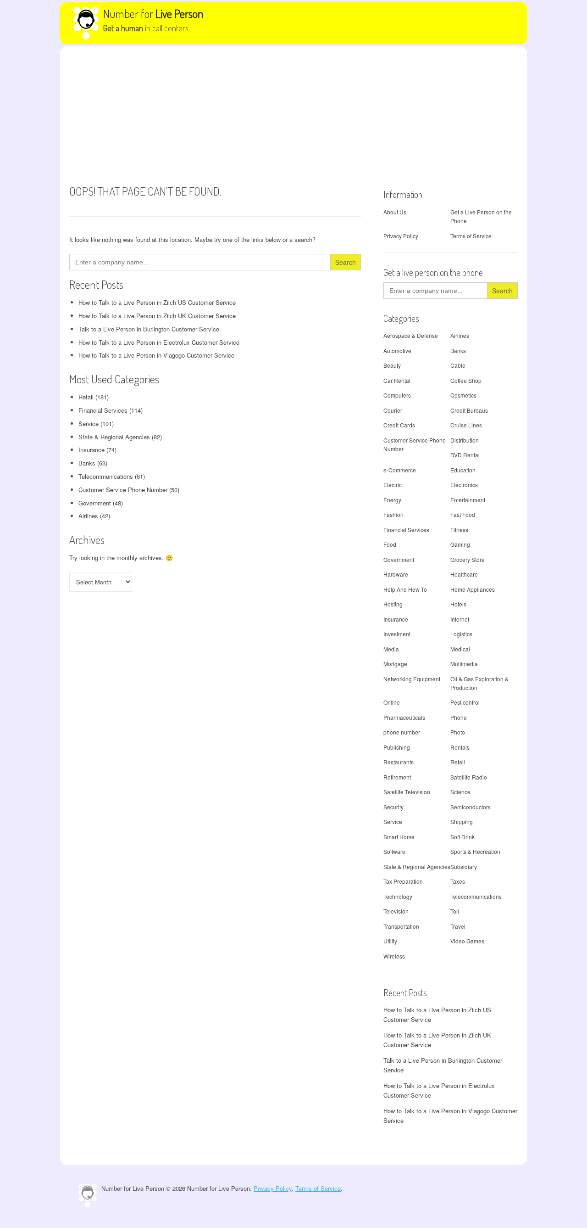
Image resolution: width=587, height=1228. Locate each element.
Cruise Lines (466, 425)
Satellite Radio (468, 777)
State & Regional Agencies (114, 436)
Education (463, 470)
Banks (86, 463)
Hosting (393, 604)
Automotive (397, 350)
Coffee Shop (466, 380)
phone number (401, 732)
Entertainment (467, 500)
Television (396, 911)
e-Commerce (399, 470)
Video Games (467, 941)
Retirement (397, 777)
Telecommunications (105, 476)
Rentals (460, 747)
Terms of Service (471, 236)
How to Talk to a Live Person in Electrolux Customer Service (158, 342)
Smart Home (399, 837)
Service (88, 423)
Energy (392, 500)
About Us (394, 212)
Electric (392, 484)
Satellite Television (406, 792)
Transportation (401, 926)
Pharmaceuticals (404, 717)
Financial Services (102, 410)
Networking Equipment (411, 679)
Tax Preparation (403, 881)
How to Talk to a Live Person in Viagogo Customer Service (156, 355)
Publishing (396, 747)
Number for (153, 13)
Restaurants (398, 762)
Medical (460, 649)
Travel (457, 926)
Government (94, 503)
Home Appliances (472, 589)
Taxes (457, 881)
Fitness (459, 529)
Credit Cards (399, 425)
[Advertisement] (293, 115)
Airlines (88, 515)
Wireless (394, 956)
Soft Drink (462, 837)
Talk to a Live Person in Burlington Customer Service (148, 329)
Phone (458, 717)
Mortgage (395, 663)
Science (460, 792)
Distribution (464, 440)
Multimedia (464, 663)
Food (389, 544)
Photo (457, 732)
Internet (459, 619)
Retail (86, 397)
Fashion (393, 514)
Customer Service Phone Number (122, 489)
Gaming (460, 544)
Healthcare (464, 574)
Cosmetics (463, 395)
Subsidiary (463, 866)
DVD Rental (465, 455)
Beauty (392, 365)
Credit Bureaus (469, 410)
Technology (397, 896)
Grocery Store (467, 559)
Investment (396, 634)
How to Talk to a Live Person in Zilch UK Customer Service (157, 315)
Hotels (458, 604)
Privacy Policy (400, 236)
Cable (457, 365)
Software (394, 851)
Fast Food (462, 514)
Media (391, 649)
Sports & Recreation (475, 851)
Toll (454, 911)
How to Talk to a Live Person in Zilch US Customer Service (157, 302)
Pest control (465, 702)
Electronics (464, 484)
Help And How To (405, 589)
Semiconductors (470, 807)
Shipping (461, 821)
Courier (392, 410)
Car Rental (396, 380)
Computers (397, 395)
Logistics (461, 634)
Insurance (91, 449)
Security (393, 807)
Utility (390, 941)
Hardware (395, 574)
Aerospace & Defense (410, 335)
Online (391, 702)
